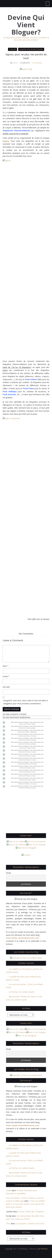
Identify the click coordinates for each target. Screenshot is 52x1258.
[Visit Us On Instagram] (26, 847)
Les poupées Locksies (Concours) (30, 1223)
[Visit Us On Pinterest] (16, 844)
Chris (8, 1223)
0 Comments (37, 63)
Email (8, 873)
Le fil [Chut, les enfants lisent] (21, 992)
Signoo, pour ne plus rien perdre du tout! (26, 56)
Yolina (15, 63)
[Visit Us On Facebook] (35, 841)
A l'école (12, 49)
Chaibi (8, 1190)
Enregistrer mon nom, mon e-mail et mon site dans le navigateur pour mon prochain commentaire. (25, 702)
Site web (6, 687)
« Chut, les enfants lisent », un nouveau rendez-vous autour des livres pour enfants (25, 1204)
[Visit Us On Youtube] (36, 844)
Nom (5, 666)
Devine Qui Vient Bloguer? (26, 25)
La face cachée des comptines (31, 1211)
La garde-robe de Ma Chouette (31, 49)
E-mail (6, 676)
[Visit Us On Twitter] (16, 841)
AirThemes (43, 1248)
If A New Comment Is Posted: (15, 714)
